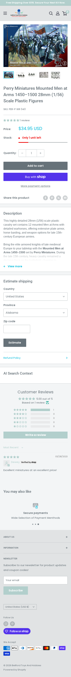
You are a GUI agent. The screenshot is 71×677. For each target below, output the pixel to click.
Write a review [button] (35, 435)
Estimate (15, 343)
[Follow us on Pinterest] (12, 623)
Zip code (9, 321)
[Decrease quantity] (22, 153)
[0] (65, 13)
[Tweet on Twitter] (58, 197)
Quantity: (9, 153)
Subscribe (16, 590)
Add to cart (35, 166)
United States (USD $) (17, 606)
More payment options (35, 186)
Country (8, 289)
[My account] (57, 13)
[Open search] (51, 13)
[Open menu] (5, 13)
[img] (11, 457)
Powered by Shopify (14, 669)
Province (9, 305)
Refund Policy (12, 358)
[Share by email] (65, 197)
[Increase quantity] (40, 153)
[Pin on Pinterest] (52, 197)
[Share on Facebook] (45, 197)
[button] (11, 120)
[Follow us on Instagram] (5, 623)
